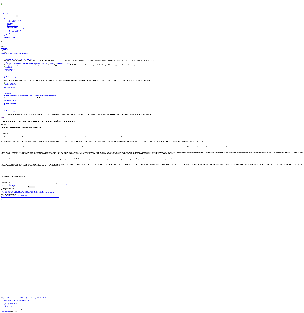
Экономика (10, 24)
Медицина (10, 23)
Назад (2, 55)
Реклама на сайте (8, 306)
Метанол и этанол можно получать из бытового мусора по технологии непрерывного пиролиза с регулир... (30, 197)
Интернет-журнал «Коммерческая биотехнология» (14, 13)
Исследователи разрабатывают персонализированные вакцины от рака (23, 77)
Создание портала (5, 311)
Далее (2, 117)
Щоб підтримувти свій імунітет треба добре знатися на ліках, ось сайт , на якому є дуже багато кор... (28, 192)
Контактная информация (10, 303)
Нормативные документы (14, 30)
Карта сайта (7, 305)
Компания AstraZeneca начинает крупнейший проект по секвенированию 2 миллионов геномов (30, 95)
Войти (2, 46)
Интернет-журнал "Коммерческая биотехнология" (17, 300)
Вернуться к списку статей (8, 185)
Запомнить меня (7, 45)
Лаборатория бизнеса (12, 26)
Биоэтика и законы (12, 27)
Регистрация (4, 48)
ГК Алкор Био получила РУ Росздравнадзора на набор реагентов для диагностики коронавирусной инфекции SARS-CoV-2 (37, 63)
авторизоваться (68, 184)
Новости (6, 18)
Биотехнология (11, 21)
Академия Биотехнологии (14, 20)
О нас (5, 302)
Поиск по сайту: (5, 14)
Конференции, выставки (13, 33)
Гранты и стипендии (12, 31)
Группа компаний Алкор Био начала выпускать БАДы (18, 59)
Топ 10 (5, 34)
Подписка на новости (7, 186)
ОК (17, 16)
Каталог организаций (9, 37)
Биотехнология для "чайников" (15, 28)
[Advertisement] (9, 245)
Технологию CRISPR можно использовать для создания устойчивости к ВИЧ (25, 111)
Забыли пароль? (5, 49)
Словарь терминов (9, 36)
